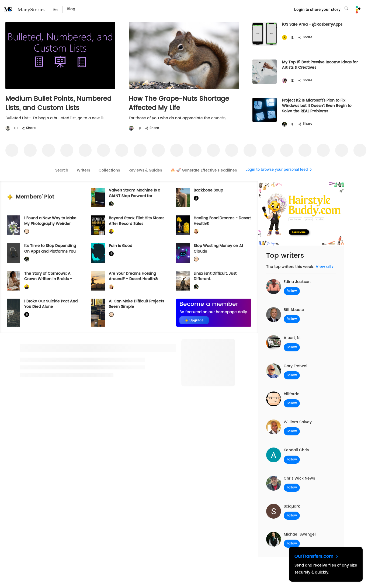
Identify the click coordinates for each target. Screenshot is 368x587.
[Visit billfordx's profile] (26, 231)
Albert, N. (292, 338)
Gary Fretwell (296, 366)
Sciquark (292, 506)
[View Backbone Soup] (183, 197)
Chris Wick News (299, 478)
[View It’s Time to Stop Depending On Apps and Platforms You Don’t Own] (13, 253)
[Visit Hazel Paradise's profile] (284, 80)
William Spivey (298, 422)
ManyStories (32, 9)
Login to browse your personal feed (276, 169)
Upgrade (196, 320)
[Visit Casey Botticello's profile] (7, 128)
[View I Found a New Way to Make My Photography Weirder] (13, 225)
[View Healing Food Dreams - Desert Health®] (183, 225)
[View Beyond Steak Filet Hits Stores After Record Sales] (98, 225)
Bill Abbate (294, 310)
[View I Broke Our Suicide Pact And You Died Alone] (13, 313)
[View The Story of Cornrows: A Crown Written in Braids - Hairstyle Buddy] (13, 281)
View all (323, 267)
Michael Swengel (300, 534)
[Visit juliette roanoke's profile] (196, 198)
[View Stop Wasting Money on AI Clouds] (183, 253)
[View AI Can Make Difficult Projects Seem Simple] (98, 313)
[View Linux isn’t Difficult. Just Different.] (183, 281)
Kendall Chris (296, 450)
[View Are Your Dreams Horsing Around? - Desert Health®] (98, 281)
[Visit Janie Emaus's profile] (131, 128)
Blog (71, 9)
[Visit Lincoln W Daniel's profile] (111, 231)
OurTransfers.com (314, 556)
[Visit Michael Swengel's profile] (284, 124)
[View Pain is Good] (98, 253)
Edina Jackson (297, 282)
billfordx (291, 394)
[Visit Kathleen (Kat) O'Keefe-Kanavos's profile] (196, 231)
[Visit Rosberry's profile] (284, 37)
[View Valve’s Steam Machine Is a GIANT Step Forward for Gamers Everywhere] (98, 197)
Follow (292, 290)
